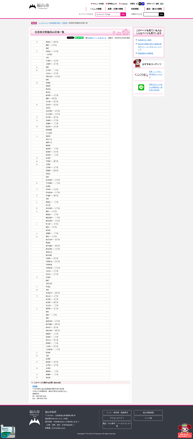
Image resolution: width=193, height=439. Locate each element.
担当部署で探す (55, 23)
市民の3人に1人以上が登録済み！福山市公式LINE (156, 87)
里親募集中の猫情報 (145, 53)
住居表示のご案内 (144, 40)
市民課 (64, 23)
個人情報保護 (148, 412)
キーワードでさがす (86, 14)
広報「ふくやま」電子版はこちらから (155, 74)
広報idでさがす (136, 14)
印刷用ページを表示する (97, 38)
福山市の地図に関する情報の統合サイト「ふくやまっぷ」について (150, 46)
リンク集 (148, 418)
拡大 (161, 4)
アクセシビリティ (117, 418)
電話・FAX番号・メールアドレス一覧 (117, 424)
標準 (157, 4)
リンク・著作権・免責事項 (117, 412)
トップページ (43, 23)
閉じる (2, 426)
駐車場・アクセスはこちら (55, 428)
